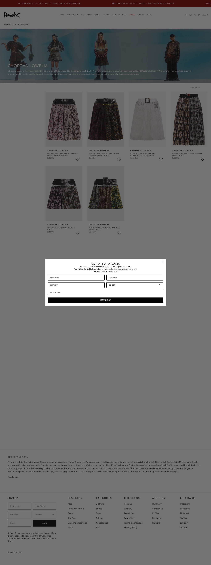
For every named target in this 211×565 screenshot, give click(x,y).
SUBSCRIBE (105, 300)
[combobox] (134, 285)
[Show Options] (160, 285)
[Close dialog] (163, 262)
